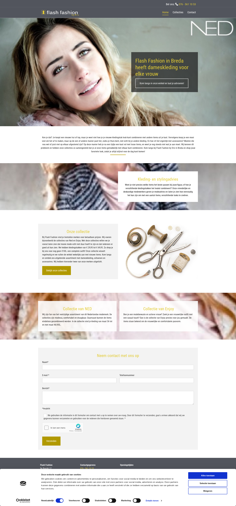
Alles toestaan (208, 475)
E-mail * (45, 375)
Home (165, 12)
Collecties (178, 12)
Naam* (45, 362)
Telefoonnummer (127, 375)
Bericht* (45, 388)
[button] (161, 83)
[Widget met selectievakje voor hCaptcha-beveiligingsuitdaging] (62, 428)
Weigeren (207, 491)
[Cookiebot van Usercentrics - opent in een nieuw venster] (23, 501)
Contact (191, 12)
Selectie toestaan (208, 483)
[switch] (86, 500)
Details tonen (152, 500)
